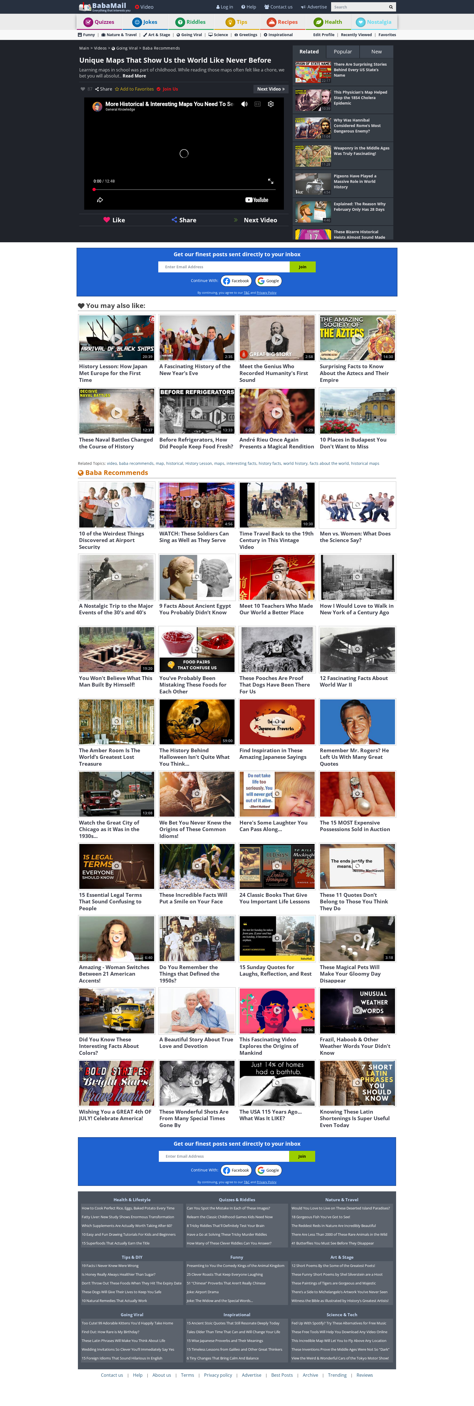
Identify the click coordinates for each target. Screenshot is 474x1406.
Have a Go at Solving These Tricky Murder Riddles (227, 1234)
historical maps (365, 463)
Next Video (269, 89)
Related (309, 51)
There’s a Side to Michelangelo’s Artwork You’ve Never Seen (340, 1291)
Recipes (288, 21)
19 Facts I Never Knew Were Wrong (110, 1265)
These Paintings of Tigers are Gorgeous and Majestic (334, 1283)
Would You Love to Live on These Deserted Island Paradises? (341, 1208)
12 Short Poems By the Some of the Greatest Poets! (333, 1265)
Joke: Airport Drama (203, 1291)
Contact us (281, 7)
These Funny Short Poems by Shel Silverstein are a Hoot (337, 1274)
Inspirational (281, 34)
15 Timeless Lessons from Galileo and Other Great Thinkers (234, 1349)
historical (174, 463)
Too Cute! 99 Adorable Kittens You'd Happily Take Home (127, 1323)
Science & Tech (342, 1314)
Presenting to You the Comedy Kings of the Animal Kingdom (235, 1265)
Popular (343, 51)
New (376, 51)
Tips (242, 21)
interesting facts (241, 463)
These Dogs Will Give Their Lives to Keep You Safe (121, 1291)
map (160, 463)
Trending (337, 1375)
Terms (187, 1375)
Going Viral (191, 34)
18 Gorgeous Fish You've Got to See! (321, 1216)
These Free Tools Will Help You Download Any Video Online (339, 1331)
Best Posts (282, 1375)
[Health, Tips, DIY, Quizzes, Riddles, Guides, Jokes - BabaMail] (104, 6)
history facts (270, 463)
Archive (310, 1375)
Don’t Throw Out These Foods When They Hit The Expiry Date (132, 1283)
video (112, 463)
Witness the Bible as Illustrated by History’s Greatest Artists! (340, 1300)
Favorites (387, 34)
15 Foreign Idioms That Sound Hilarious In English (122, 1358)
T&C (247, 292)
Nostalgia (379, 21)
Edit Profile (323, 34)
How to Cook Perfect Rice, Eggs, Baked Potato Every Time (128, 1208)
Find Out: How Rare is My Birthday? (110, 1331)
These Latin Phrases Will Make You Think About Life (123, 1340)
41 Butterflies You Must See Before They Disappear (333, 1243)
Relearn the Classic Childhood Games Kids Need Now (230, 1216)
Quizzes (104, 21)
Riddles (196, 21)
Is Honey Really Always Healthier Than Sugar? (119, 1274)
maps (219, 463)
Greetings (248, 34)
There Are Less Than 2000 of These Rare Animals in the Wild (339, 1234)
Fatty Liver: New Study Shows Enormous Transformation (128, 1216)
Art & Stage (159, 34)
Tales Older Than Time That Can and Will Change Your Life (233, 1331)
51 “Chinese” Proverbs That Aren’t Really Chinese (226, 1283)
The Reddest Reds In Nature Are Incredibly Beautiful (334, 1225)
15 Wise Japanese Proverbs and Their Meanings (225, 1340)
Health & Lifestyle (132, 1199)
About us (162, 1375)
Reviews (365, 1375)
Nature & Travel (122, 34)
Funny (89, 34)
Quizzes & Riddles (237, 1199)
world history (295, 463)
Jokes (150, 21)
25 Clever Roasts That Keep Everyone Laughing (225, 1274)
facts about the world (329, 463)
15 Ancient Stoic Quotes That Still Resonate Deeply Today (233, 1323)
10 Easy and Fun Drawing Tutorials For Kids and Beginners (129, 1234)
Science (221, 34)
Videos (100, 48)
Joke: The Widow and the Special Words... (220, 1300)
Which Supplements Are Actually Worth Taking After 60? (127, 1225)
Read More (134, 76)
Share (106, 89)
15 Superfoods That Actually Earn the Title (115, 1243)
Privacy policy (218, 1375)
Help (251, 7)
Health (333, 21)
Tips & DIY (132, 1257)
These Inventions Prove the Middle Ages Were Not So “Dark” (341, 1349)
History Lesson (198, 463)
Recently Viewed (356, 34)
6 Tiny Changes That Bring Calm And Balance (223, 1358)
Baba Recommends (161, 48)
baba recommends (136, 463)
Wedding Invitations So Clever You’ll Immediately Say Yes (128, 1349)
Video (147, 7)
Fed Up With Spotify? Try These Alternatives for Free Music (339, 1323)
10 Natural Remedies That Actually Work (114, 1300)
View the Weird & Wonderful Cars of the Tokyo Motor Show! (340, 1358)
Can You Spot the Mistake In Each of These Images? (228, 1208)
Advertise (317, 7)
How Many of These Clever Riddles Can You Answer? (229, 1243)
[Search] (391, 6)
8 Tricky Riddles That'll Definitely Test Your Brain (225, 1225)
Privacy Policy (266, 292)
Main (84, 48)
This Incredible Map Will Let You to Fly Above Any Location (339, 1340)
